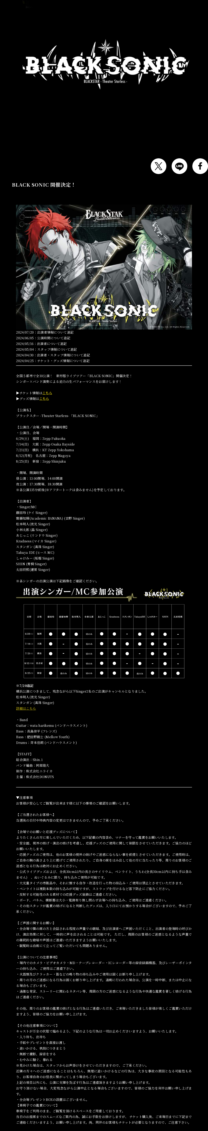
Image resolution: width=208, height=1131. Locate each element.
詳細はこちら (26, 708)
